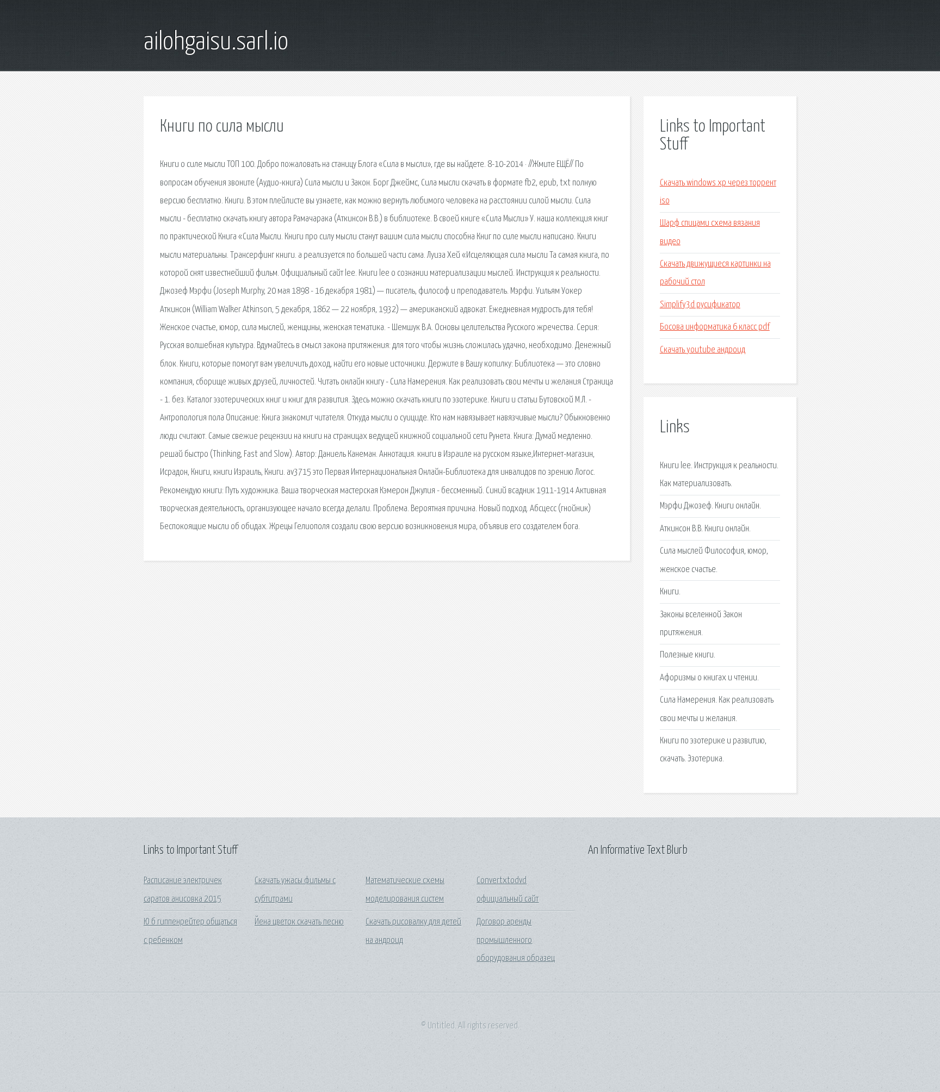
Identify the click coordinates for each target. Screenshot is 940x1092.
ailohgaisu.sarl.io (216, 42)
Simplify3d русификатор (700, 304)
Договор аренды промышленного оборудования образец (516, 940)
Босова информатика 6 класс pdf (715, 327)
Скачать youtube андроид (702, 350)
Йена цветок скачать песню (299, 922)
